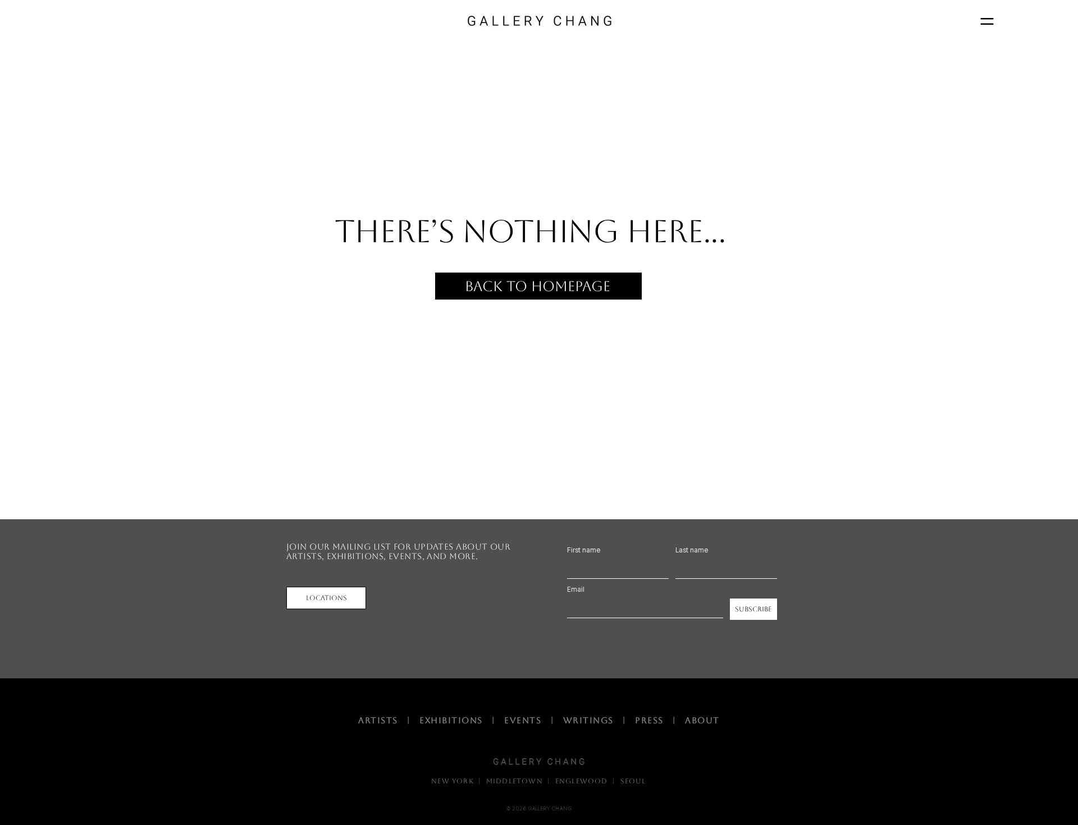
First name (583, 550)
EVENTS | (533, 720)
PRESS (649, 720)
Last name (691, 550)
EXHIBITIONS (454, 720)
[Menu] (987, 21)
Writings (591, 720)
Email (575, 589)
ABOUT (702, 720)
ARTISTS (381, 720)
